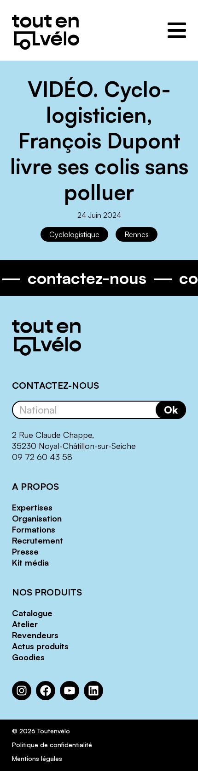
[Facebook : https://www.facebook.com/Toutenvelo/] (45, 690)
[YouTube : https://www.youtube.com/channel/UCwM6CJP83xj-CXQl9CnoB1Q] (69, 690)
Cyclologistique (74, 234)
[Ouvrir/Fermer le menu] (177, 30)
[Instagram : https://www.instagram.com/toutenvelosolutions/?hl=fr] (21, 690)
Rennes (136, 234)
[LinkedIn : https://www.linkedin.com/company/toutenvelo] (93, 690)
